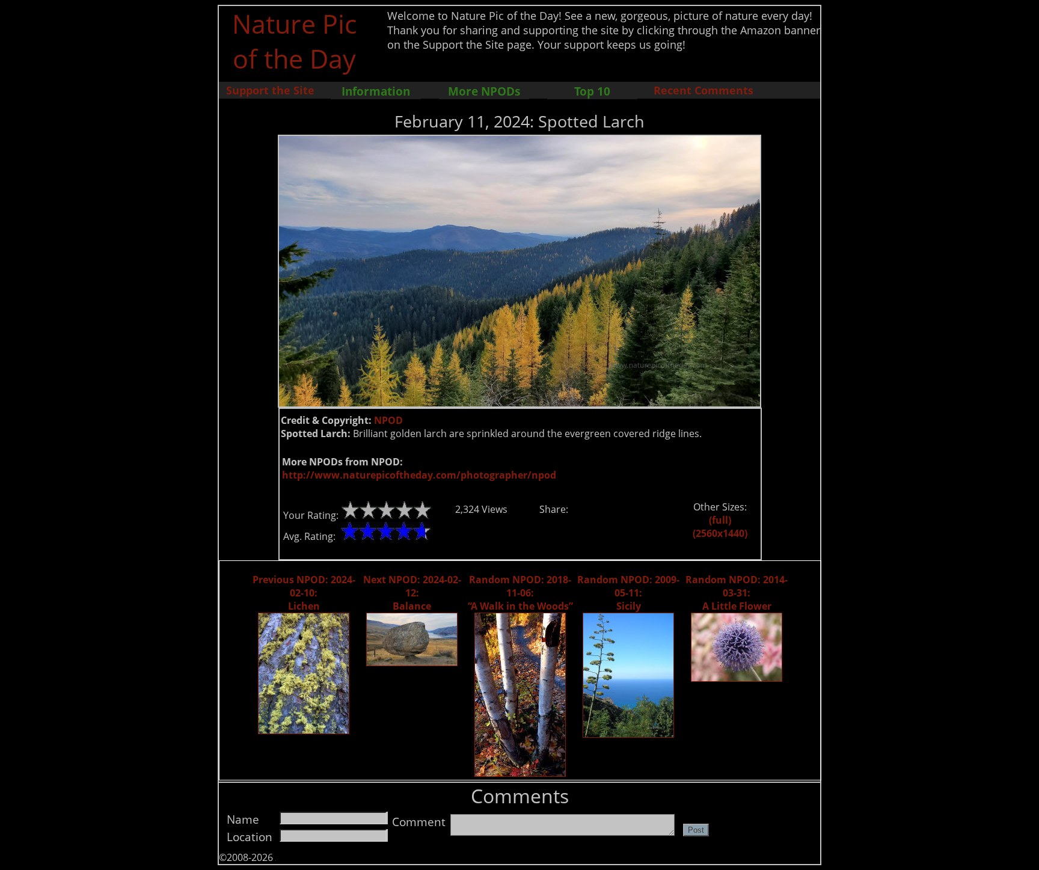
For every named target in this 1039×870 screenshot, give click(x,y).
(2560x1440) (720, 533)
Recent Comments (703, 90)
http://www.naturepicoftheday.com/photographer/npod (419, 475)
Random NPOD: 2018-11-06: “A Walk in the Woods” (520, 593)
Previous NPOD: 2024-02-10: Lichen (304, 593)
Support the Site (270, 90)
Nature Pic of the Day (294, 41)
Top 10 (592, 91)
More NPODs (484, 91)
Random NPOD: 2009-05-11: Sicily (628, 593)
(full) (720, 520)
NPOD (388, 420)
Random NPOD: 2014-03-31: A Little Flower (736, 593)
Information (376, 91)
